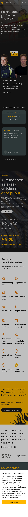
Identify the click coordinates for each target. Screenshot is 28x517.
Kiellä (14, 508)
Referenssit (7, 447)
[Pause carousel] (14, 161)
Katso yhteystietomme (12, 410)
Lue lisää (6, 92)
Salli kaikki (14, 502)
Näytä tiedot (7, 513)
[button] (20, 76)
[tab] (4, 159)
